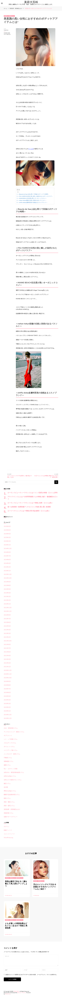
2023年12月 (7, 574)
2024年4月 (7, 563)
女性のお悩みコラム (10, 776)
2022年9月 (7, 615)
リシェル (31, 149)
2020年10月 (7, 678)
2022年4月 (7, 630)
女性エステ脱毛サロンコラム (12, 780)
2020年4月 (7, 700)
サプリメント (8, 735)
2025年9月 (7, 526)
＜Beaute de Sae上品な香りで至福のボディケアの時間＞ (33, 194)
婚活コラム (7, 783)
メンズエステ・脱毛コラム (12, 754)
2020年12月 (7, 670)
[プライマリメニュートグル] (2, 3)
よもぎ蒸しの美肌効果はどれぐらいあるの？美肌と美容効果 (16, 925)
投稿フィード (8, 830)
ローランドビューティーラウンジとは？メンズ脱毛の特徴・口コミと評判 (32, 493)
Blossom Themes (21, 992)
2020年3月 (7, 703)
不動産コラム (8, 758)
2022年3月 (7, 633)
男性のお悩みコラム (10, 791)
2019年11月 (7, 718)
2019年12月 (7, 715)
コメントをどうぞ (8, 34)
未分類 (6, 787)
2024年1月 (7, 571)
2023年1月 (7, 604)
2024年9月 (7, 552)
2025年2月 (7, 541)
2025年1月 (7, 545)
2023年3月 (7, 596)
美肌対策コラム (8, 813)
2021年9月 (7, 644)
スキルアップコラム (10, 743)
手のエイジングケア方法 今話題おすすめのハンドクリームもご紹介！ (44, 886)
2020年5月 (7, 696)
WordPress (8, 994)
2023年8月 (7, 585)
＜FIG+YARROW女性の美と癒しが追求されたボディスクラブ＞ (35, 196)
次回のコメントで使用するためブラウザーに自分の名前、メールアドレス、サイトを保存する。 (32, 974)
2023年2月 (7, 600)
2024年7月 (7, 556)
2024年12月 (7, 548)
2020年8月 (7, 685)
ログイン (6, 826)
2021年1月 (7, 667)
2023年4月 (7, 593)
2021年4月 (7, 655)
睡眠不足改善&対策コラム (12, 794)
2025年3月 (7, 537)
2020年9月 (7, 681)
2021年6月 (7, 652)
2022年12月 (7, 607)
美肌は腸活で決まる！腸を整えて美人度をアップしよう (16, 883)
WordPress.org (8, 837)
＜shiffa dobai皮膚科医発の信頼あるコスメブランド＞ (32, 202)
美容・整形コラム (9, 802)
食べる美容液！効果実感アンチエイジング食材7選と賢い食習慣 (29, 507)
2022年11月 (7, 611)
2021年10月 (7, 641)
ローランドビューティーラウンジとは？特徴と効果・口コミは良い (30, 503)
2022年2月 (7, 637)
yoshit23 (6, 30)
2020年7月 (7, 689)
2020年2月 (7, 707)
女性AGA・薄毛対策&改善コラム (14, 772)
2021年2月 (7, 663)
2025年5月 (7, 534)
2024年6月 (7, 560)
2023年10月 (7, 578)
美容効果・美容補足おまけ (9, 15)
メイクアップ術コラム (10, 750)
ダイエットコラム (9, 746)
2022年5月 (7, 626)
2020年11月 (7, 674)
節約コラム (7, 798)
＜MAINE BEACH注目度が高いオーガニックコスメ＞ (32, 198)
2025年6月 (7, 530)
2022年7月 (7, 619)
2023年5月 (7, 589)
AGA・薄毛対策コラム (11, 728)
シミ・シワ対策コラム (10, 739)
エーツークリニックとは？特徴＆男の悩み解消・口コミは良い (29, 511)
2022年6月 (7, 622)
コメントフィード (9, 834)
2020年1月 (7, 711)
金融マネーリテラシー (10, 817)
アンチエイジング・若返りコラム (14, 732)
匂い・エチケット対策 (10, 769)
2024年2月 (7, 567)
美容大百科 (31, 2)
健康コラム (7, 765)
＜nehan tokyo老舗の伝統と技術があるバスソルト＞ (32, 200)
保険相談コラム (8, 761)
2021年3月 (7, 659)
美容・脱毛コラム (9, 806)
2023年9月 (7, 582)
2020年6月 (7, 692)
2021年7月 (7, 648)
